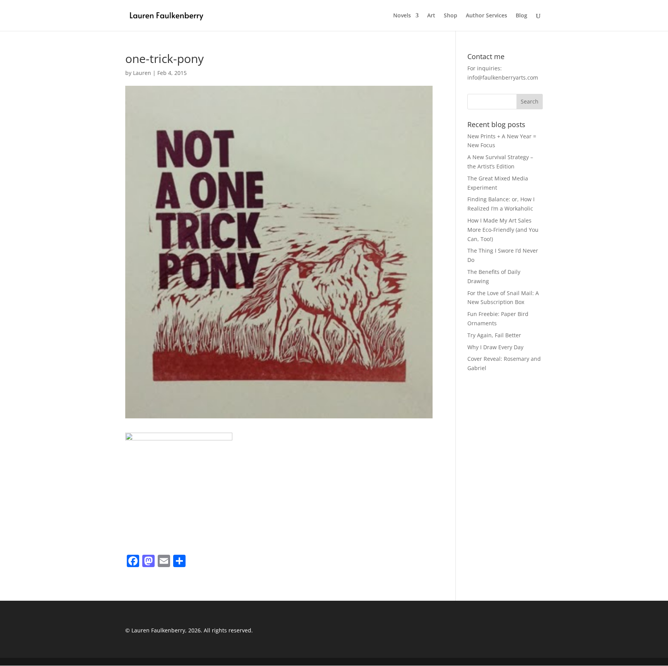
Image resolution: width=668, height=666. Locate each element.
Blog (521, 16)
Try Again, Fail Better (494, 335)
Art (431, 16)
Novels (402, 16)
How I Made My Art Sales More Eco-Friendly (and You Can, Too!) (502, 230)
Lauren (142, 72)
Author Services (486, 16)
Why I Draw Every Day (495, 347)
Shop (450, 16)
